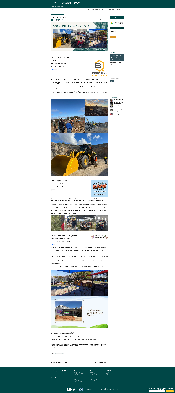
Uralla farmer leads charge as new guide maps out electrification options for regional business (118, 110)
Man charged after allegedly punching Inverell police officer (118, 106)
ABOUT (118, 9)
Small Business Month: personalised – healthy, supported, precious (79, 345)
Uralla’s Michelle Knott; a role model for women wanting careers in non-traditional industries (60, 345)
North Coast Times (109, 376)
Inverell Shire (76, 376)
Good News (108, 375)
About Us (91, 372)
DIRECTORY (104, 9)
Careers (91, 375)
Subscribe (113, 37)
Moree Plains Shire (77, 379)
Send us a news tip (93, 376)
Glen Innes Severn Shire (78, 373)
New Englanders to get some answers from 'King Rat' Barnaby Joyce (119, 100)
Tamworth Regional (78, 381)
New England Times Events (58, 19)
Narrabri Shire (77, 380)
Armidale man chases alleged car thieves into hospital (118, 103)
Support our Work (93, 374)
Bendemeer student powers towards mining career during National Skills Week (118, 114)
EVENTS (114, 9)
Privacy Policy (92, 380)
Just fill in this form (68, 336)
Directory (108, 372)
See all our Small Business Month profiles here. (86, 339)
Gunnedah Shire (77, 374)
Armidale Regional (77, 372)
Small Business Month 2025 (59, 14)
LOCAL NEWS (97, 9)
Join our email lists (94, 373)
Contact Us (92, 381)
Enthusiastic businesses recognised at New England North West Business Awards (97, 345)
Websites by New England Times (96, 379)
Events (107, 373)
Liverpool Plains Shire (78, 378)
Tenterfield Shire (77, 382)
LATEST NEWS (91, 9)
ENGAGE (109, 9)
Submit (112, 81)
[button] (68, 116)
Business (52, 14)
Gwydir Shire (76, 375)
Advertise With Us (93, 378)
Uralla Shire (76, 383)
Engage (107, 374)
